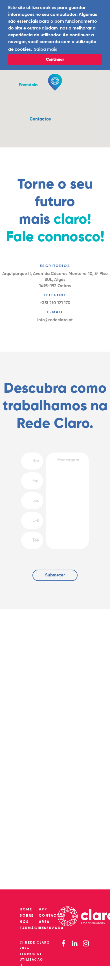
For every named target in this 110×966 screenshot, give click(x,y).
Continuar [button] (55, 60)
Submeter (55, 575)
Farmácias (32, 928)
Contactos (40, 119)
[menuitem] (40, 119)
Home (26, 909)
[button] (40, 119)
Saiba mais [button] (45, 49)
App (43, 909)
